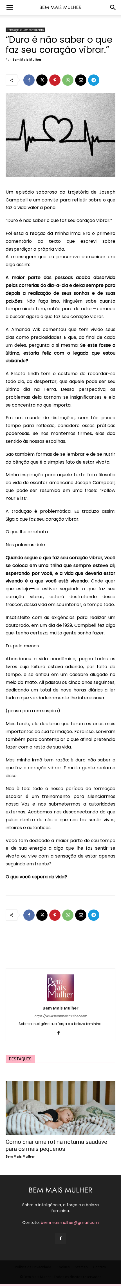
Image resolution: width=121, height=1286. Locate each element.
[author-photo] (60, 1000)
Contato (99, 1267)
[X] (42, 80)
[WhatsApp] (67, 80)
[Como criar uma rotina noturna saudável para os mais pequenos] (60, 1108)
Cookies (63, 1267)
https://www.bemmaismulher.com (60, 1016)
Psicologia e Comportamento (25, 30)
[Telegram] (93, 80)
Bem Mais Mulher (26, 59)
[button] (10, 7)
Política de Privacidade (33, 1267)
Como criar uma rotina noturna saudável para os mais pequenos (57, 1145)
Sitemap (81, 1267)
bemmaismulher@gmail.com (70, 1222)
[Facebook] (29, 80)
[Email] (80, 80)
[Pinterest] (54, 80)
